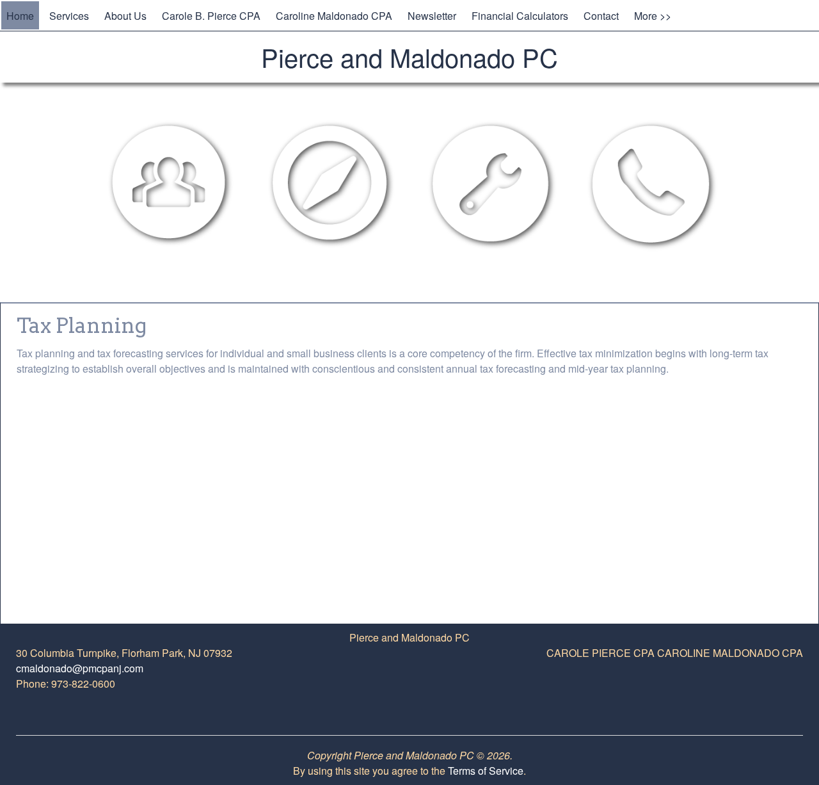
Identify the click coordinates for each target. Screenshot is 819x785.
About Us (125, 15)
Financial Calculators (520, 15)
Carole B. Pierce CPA (211, 15)
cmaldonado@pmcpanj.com (79, 668)
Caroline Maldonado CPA (334, 15)
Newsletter (432, 15)
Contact (601, 15)
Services (69, 15)
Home (20, 15)
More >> (652, 15)
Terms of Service (485, 770)
